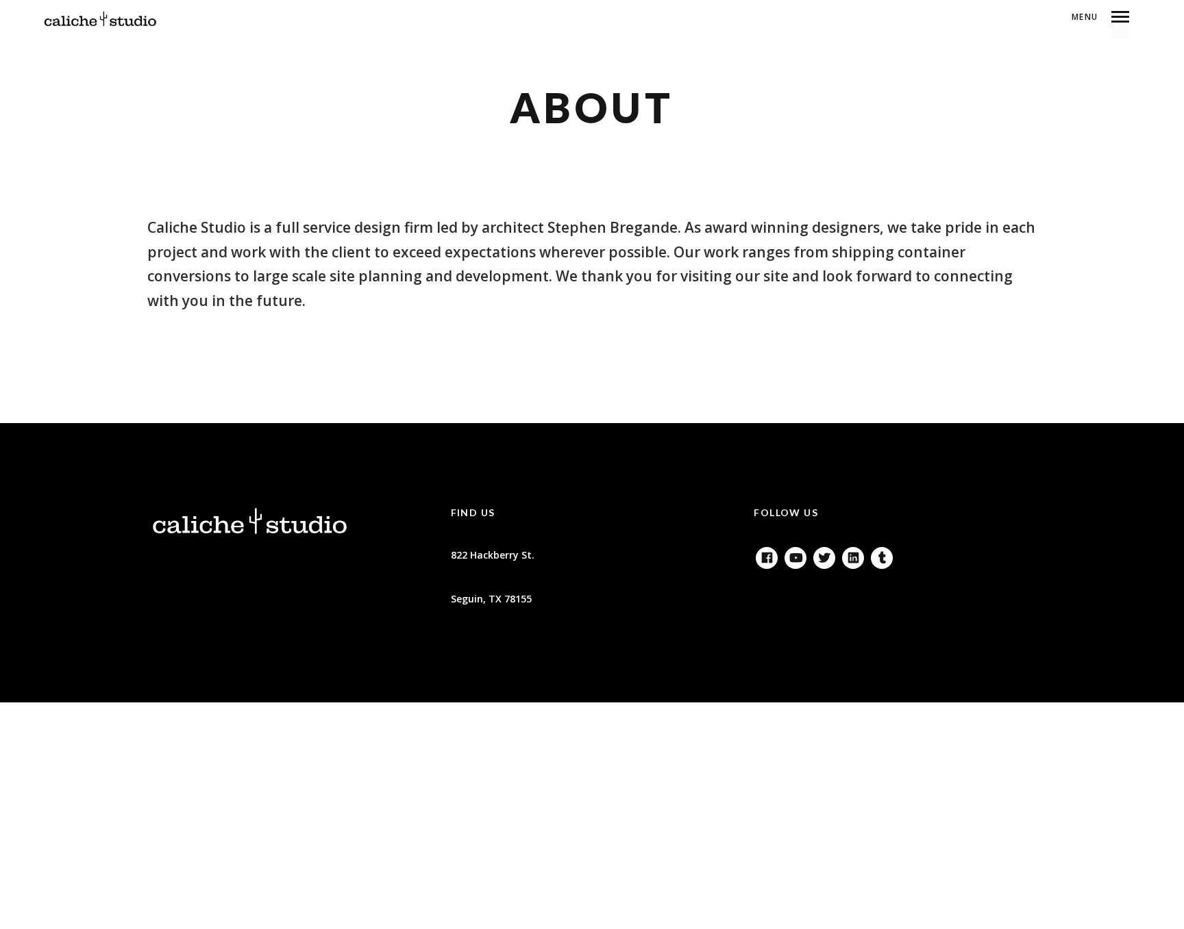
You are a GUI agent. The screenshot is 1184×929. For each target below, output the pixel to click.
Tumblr (882, 555)
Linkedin (853, 555)
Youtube (795, 555)
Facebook (767, 555)
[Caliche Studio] (100, 19)
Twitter (824, 555)
